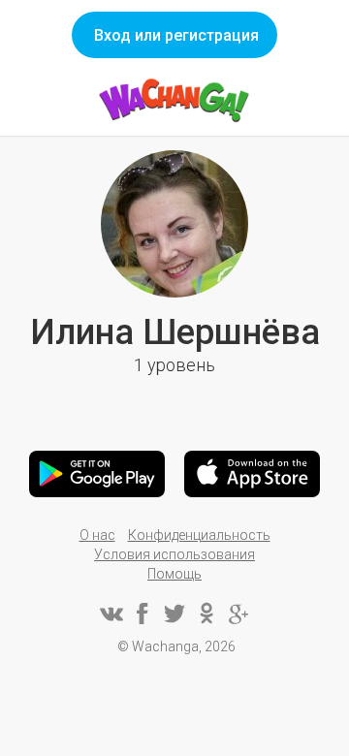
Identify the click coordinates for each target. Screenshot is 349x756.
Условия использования (174, 554)
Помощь (174, 574)
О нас (97, 535)
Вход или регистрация (176, 35)
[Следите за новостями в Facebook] (142, 613)
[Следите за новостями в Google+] (238, 613)
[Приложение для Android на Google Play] (97, 474)
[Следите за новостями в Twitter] (174, 613)
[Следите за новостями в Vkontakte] (110, 613)
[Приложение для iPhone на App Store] (252, 474)
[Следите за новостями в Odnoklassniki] (206, 613)
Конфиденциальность (199, 535)
